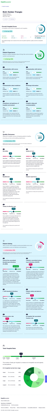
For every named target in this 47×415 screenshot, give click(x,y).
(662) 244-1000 (6, 16)
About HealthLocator (5, 400)
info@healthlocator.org (5, 405)
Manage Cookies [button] (42, 407)
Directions (12, 19)
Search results (5, 6)
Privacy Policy (12, 407)
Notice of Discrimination (21, 407)
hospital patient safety (26, 252)
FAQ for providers (14, 405)
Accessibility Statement (32, 407)
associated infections (6, 253)
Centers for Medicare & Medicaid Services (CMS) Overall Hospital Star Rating (17, 144)
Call (6, 19)
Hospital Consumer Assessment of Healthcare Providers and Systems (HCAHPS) (16, 62)
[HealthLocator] (23, 2)
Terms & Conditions (5, 407)
